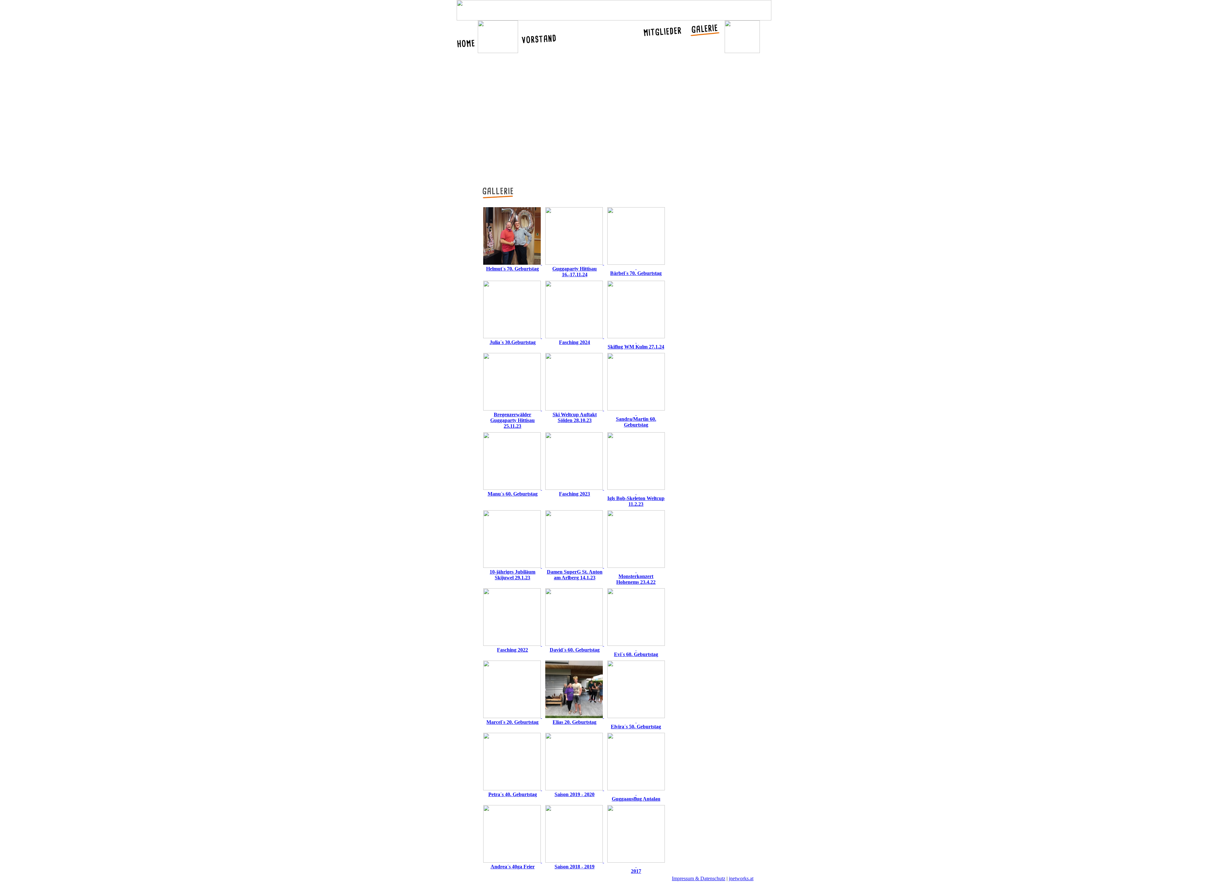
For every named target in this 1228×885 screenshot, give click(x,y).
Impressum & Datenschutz (698, 878)
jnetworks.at (741, 878)
